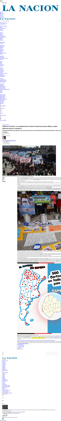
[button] (30, 69)
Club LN (2, 16)
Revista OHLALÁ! (2, 94)
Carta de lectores (3, 88)
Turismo (1, 68)
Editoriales (2, 56)
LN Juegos (1, 67)
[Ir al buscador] (3, 4)
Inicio (2, 12)
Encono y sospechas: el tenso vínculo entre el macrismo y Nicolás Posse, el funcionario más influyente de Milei (35, 340)
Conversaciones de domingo (5, 89)
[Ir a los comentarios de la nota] (4, 177)
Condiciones (14, 413)
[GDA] (5, 416)
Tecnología (2, 70)
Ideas (1, 91)
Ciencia (1, 51)
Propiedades (2, 35)
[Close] (2, 352)
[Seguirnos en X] (2, 398)
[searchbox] (30, 21)
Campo (1, 34)
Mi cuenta (2, 17)
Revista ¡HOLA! (2, 95)
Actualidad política (20, 344)
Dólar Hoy (1, 33)
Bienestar (1, 50)
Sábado (1, 90)
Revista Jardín (2, 100)
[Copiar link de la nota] (2, 180)
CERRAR (1, 0)
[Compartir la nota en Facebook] (2, 181)
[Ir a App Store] (5, 408)
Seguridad (1, 46)
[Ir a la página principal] (30, 10)
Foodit (2, 14)
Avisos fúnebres (2, 86)
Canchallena (2, 64)
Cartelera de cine (3, 79)
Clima (1, 27)
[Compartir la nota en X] (4, 181)
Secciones (2, 13)
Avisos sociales (2, 87)
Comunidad (2, 49)
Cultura (1, 48)
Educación (1, 47)
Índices (1, 38)
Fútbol (1, 61)
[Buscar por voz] (60, 21)
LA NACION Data (3, 28)
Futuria (1, 32)
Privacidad (17, 413)
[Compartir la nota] (2, 178)
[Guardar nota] (2, 177)
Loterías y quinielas (3, 73)
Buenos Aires (2, 45)
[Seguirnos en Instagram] (2, 400)
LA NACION (4, 124)
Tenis (1, 63)
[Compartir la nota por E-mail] (5, 181)
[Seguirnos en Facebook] (2, 395)
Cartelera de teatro (3, 80)
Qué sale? (1, 78)
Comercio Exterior (3, 36)
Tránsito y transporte (3, 26)
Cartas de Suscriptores (4, 58)
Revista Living (2, 97)
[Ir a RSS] (2, 403)
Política (8, 124)
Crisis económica (21, 345)
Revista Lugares (2, 96)
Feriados (1, 72)
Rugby (1, 62)
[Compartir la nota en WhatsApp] (4, 178)
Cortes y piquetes (21, 346)
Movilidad (1, 37)
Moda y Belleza (2, 75)
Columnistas (2, 57)
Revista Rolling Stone (3, 99)
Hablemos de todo (3, 52)
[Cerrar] (15, 19)
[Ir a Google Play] (5, 406)
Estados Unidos (2, 42)
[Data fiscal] (3, 419)
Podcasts (1, 74)
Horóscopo (2, 71)
